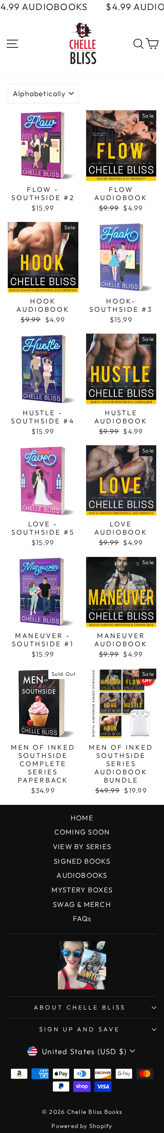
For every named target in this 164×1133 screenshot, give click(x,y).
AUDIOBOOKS (81, 875)
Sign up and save (80, 1029)
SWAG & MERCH (82, 904)
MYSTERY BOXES (82, 890)
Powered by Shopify (81, 1125)
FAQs (82, 918)
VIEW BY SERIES (82, 846)
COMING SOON (82, 832)
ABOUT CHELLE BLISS (80, 1007)
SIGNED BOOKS (82, 861)
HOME (82, 818)
